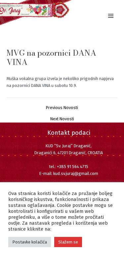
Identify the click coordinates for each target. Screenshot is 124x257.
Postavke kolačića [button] (29, 242)
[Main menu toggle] (110, 15)
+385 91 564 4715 (72, 166)
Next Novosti (62, 119)
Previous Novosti (62, 108)
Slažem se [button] (68, 242)
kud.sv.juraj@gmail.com (75, 173)
